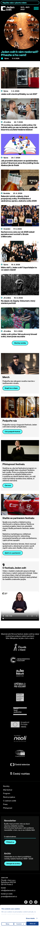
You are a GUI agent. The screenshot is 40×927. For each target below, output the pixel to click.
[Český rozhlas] (20, 773)
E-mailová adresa (10, 834)
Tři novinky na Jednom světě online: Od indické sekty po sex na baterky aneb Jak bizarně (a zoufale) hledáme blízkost (19, 127)
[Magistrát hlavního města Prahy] (20, 697)
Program (6, 793)
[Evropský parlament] (20, 753)
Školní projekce (9, 797)
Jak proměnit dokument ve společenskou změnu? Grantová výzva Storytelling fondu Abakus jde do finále (20, 163)
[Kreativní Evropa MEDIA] (20, 724)
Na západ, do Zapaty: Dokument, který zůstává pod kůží (18, 302)
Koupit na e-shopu (11, 388)
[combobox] (20, 3)
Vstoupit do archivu (13, 863)
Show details (30, 918)
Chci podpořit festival (12, 431)
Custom (19, 924)
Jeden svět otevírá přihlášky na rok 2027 (19, 94)
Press (5, 804)
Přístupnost (7, 808)
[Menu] (36, 8)
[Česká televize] (20, 764)
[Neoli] (20, 739)
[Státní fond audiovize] (20, 711)
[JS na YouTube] (31, 902)
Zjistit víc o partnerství (12, 553)
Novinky (6, 786)
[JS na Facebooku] (26, 902)
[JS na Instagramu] (36, 902)
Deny (7, 924)
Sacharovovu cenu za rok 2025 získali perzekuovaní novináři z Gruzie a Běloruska (17, 234)
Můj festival (7, 790)
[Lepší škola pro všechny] (20, 684)
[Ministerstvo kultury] (20, 660)
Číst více (8, 485)
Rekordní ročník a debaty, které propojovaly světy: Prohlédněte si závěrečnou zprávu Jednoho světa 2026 (19, 198)
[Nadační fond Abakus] (20, 672)
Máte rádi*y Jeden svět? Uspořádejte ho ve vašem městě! (19, 268)
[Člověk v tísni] (20, 647)
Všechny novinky (20, 343)
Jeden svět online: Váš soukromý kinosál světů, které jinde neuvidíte (19, 335)
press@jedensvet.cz (9, 896)
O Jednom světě (9, 801)
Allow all (32, 923)
